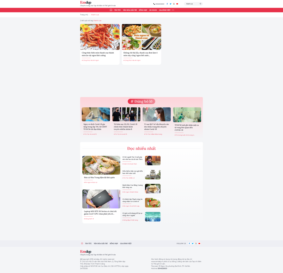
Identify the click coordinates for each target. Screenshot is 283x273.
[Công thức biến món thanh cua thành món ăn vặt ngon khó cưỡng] (100, 37)
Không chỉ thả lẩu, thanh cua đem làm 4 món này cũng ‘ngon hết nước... (140, 54)
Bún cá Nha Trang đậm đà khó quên (99, 177)
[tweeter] (170, 4)
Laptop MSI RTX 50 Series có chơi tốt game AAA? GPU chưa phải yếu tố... (100, 212)
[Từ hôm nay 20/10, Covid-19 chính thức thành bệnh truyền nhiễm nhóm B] (126, 114)
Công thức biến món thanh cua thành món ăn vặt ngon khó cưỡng (98, 54)
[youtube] (177, 4)
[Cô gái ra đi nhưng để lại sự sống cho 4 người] (153, 216)
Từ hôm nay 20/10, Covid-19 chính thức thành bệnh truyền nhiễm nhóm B (125, 126)
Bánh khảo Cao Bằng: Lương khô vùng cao (132, 186)
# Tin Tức (86, 134)
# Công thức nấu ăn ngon (90, 60)
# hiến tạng (134, 220)
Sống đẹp (143, 10)
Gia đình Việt (164, 10)
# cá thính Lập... (135, 206)
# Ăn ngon (87, 182)
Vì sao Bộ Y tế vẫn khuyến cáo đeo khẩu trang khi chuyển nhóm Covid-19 (156, 126)
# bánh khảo (134, 192)
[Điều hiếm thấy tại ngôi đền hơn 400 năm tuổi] (153, 174)
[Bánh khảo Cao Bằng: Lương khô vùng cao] (153, 188)
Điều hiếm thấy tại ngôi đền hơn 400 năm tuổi (132, 172)
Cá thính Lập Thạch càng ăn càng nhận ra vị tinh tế (132, 200)
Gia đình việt (126, 243)
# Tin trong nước (180, 135)
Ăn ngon (153, 10)
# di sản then (132, 164)
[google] (174, 4)
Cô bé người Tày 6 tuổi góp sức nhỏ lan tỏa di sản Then (132, 158)
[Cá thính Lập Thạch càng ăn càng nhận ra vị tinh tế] (153, 202)
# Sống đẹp (126, 220)
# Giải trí (125, 164)
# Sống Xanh (88, 219)
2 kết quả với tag (90, 21)
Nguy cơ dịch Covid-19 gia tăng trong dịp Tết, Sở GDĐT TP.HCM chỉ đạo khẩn (95, 126)
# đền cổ (132, 178)
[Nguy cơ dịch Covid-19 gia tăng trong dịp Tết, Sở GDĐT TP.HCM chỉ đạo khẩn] (96, 114)
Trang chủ (84, 15)
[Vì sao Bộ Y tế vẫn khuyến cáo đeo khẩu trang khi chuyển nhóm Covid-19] (157, 114)
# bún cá (94, 182)
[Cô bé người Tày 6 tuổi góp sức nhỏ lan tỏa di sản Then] (153, 160)
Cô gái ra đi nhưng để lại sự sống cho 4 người (132, 214)
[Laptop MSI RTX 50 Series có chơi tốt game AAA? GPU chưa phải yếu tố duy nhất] (101, 199)
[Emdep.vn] (86, 2)
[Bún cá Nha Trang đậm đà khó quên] (101, 165)
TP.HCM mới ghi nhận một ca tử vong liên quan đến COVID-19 (187, 127)
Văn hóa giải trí (130, 10)
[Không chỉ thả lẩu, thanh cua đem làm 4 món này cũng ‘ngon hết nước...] (141, 37)
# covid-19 (93, 134)
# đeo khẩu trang (156, 134)
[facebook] (167, 4)
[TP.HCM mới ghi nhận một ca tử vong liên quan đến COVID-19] (187, 114)
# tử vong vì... (190, 135)
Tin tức (117, 10)
